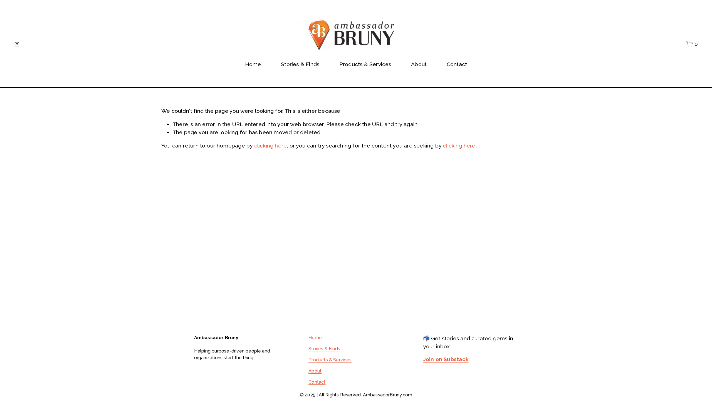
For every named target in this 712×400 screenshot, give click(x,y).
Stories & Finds (300, 64)
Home (253, 64)
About (315, 371)
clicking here (270, 145)
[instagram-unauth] (17, 44)
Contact (457, 64)
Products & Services (330, 359)
